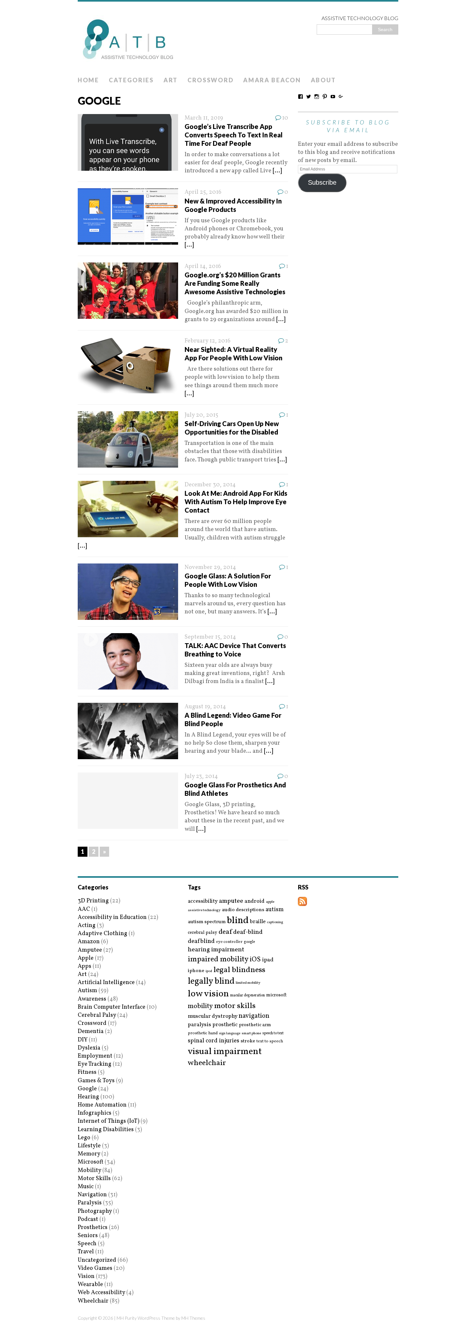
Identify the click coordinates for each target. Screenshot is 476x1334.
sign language (229, 1033)
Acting (87, 926)
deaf (225, 932)
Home (88, 80)
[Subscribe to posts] (302, 902)
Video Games (95, 1268)
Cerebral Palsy (97, 1015)
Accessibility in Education (112, 917)
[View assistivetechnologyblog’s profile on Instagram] (316, 96)
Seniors (88, 1236)
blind (238, 920)
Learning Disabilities (106, 1130)
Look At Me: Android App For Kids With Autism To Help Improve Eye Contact (236, 501)
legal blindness (239, 970)
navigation (254, 1016)
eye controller (229, 942)
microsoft (276, 995)
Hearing (88, 1097)
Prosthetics (93, 1228)
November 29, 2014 (210, 567)
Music (86, 1187)
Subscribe (322, 182)
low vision (208, 994)
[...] (277, 171)
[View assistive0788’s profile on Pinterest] (324, 96)
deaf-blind (248, 932)
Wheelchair (93, 1301)
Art (171, 80)
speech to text (273, 1033)
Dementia (91, 1031)
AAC (84, 909)
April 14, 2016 (203, 266)
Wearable (90, 1285)
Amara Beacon (272, 80)
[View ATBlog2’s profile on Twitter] (308, 96)
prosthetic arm (255, 1025)
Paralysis (90, 1203)
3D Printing (93, 901)
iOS (255, 959)
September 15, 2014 (210, 637)
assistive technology (204, 910)
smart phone (251, 1033)
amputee (231, 901)
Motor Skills (94, 1179)
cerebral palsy (202, 933)
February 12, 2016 (208, 341)
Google (87, 1089)
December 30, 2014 (210, 485)
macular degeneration (247, 995)
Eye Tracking (94, 1064)
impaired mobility (218, 959)
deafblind (201, 941)
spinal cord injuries (213, 1041)
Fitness (87, 1072)
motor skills (234, 1006)
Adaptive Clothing (102, 934)
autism (275, 910)
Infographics (94, 1113)
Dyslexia (89, 1048)
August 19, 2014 (205, 707)
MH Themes (193, 1318)
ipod (209, 971)
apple (270, 901)
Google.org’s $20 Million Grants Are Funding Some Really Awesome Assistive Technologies (235, 283)
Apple (86, 958)
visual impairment (225, 1051)
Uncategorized (97, 1260)
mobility (200, 1006)
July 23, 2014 (201, 776)
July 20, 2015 (201, 415)
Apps (84, 966)
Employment (95, 1056)
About (323, 80)
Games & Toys (96, 1081)
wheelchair (207, 1063)
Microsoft (90, 1162)
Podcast (88, 1219)
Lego (84, 1138)
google (249, 942)
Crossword (210, 80)
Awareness (92, 999)
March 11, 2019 (204, 118)
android (254, 901)
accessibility (203, 901)
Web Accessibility (101, 1293)
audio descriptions (243, 909)
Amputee (90, 950)
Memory (89, 1154)
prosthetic (225, 1024)
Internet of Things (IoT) (108, 1121)
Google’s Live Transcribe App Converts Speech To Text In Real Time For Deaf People (234, 134)
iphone (196, 970)
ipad (268, 960)
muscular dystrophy (212, 1016)
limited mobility (248, 982)
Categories (131, 80)
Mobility (89, 1170)
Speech (87, 1244)
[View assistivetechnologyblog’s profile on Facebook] (300, 96)
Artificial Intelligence (106, 983)
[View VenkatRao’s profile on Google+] (341, 96)
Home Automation (102, 1105)
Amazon (89, 942)
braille (258, 921)
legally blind (211, 982)
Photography (95, 1211)
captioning (275, 922)
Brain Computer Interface (111, 1007)
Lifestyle (89, 1146)
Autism (87, 991)
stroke (248, 1041)
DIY (82, 1040)
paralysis (199, 1025)
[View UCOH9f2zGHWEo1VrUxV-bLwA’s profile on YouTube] (332, 96)
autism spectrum (207, 921)
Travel (86, 1252)
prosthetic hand (203, 1033)
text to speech (269, 1041)
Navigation (92, 1195)
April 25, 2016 (203, 192)
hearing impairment (216, 949)
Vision (86, 1276)
